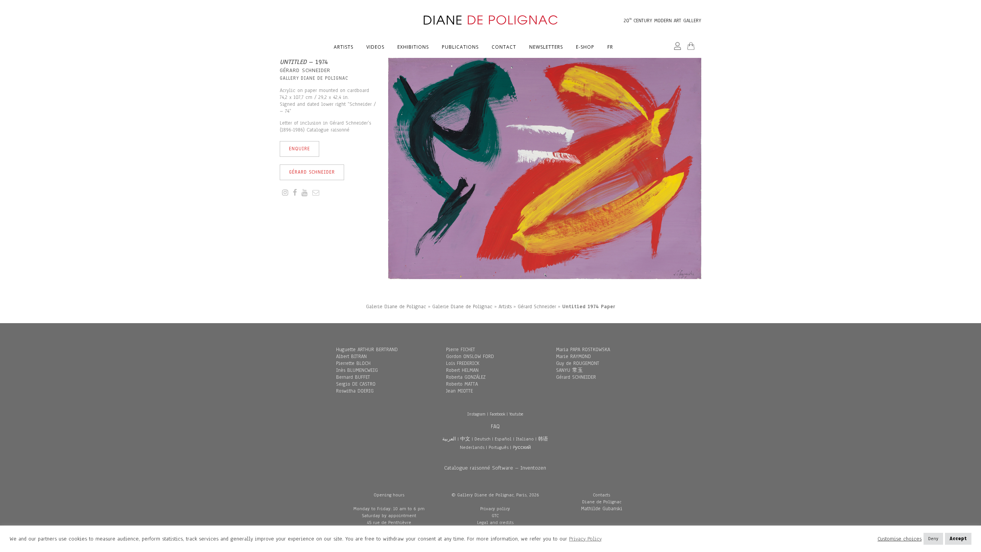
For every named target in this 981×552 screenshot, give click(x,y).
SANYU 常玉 (569, 370)
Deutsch (482, 439)
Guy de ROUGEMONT (577, 363)
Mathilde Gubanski (601, 508)
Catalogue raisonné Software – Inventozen (495, 468)
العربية (449, 439)
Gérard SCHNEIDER (576, 377)
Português (499, 447)
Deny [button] (933, 539)
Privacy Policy (585, 538)
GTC (495, 516)
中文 (465, 439)
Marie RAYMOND (573, 356)
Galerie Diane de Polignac (396, 306)
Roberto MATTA (462, 384)
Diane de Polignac (601, 502)
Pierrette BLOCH (353, 363)
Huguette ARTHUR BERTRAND (367, 349)
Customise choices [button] (900, 539)
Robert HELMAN (462, 370)
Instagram (476, 414)
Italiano (525, 439)
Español (503, 439)
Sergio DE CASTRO (356, 384)
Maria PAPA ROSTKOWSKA (583, 349)
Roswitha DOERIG (355, 391)
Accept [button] (958, 539)
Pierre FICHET (460, 349)
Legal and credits (495, 522)
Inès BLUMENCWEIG (357, 370)
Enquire (299, 149)
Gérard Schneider (312, 172)
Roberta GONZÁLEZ (466, 377)
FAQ (495, 426)
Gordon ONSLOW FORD (470, 356)
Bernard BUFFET (353, 377)
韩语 (543, 439)
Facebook (497, 414)
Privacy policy (495, 509)
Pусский (522, 447)
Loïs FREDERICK (462, 363)
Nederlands (472, 447)
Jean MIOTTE (459, 391)
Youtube (516, 414)
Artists (505, 306)
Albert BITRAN (351, 356)
